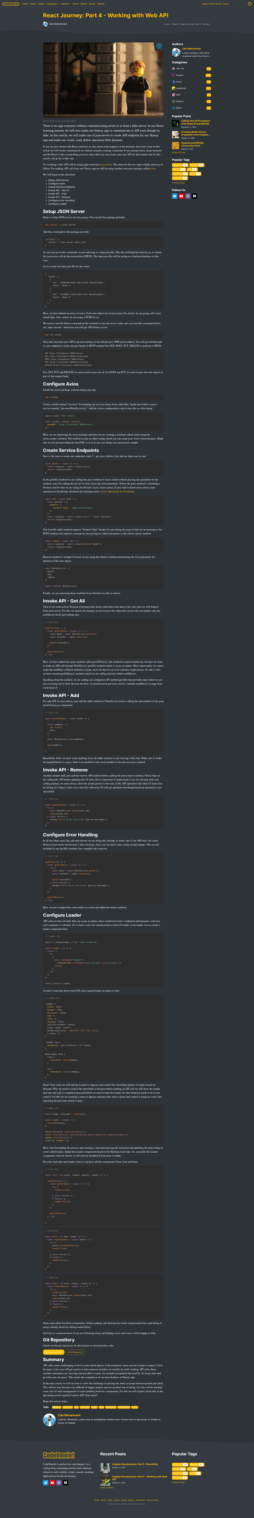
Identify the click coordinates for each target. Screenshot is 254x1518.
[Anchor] (77, 121)
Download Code (55, 1352)
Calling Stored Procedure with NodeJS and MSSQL (195, 122)
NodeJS (192, 101)
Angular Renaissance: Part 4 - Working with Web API (139, 1478)
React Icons (110, 1407)
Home (25, 4)
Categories (52, 4)
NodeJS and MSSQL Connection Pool (192, 144)
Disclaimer (140, 1500)
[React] (159, 46)
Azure (192, 82)
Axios (134, 1407)
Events (41, 4)
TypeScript (179, 174)
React (175, 24)
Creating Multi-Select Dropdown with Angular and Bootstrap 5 (194, 133)
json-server (106, 164)
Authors (65, 4)
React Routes (124, 1407)
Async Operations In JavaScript (117, 491)
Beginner (56, 1407)
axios (153, 168)
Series (92, 4)
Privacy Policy (153, 1500)
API (76, 1407)
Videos (84, 4)
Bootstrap (85, 1407)
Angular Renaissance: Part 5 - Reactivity (135, 1464)
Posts (75, 4)
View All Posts (179, 152)
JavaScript (67, 1407)
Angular (192, 75)
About (33, 4)
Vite (101, 1407)
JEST (192, 95)
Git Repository (76, 1352)
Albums (100, 4)
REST (194, 174)
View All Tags (179, 183)
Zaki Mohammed (57, 24)
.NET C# (192, 68)
